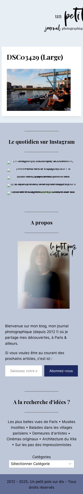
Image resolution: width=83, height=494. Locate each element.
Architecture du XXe (59, 439)
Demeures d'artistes (49, 433)
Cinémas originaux (22, 439)
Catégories (41, 457)
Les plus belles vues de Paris (33, 422)
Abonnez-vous (61, 371)
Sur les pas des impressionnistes (43, 445)
